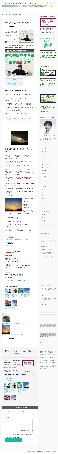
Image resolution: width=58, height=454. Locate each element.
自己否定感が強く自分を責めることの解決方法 (14, 307)
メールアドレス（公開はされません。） (26, 430)
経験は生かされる (13, 343)
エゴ (43, 154)
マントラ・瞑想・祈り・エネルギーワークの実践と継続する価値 (49, 299)
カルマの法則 (50, 352)
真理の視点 (44, 214)
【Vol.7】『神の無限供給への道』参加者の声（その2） (49, 303)
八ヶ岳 (52, 358)
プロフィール (7, 11)
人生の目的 (44, 189)
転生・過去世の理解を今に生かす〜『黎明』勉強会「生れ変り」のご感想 (8, 296)
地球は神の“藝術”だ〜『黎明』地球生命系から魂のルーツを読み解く (49, 285)
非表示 (15, 79)
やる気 (48, 351)
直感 (52, 362)
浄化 (50, 362)
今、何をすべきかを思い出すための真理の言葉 (14, 295)
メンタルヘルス (44, 179)
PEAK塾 (41, 351)
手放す (49, 360)
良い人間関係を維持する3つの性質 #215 (47, 249)
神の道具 (43, 220)
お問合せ (40, 11)
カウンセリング (44, 352)
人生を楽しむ (45, 358)
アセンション (44, 151)
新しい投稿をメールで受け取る (12, 437)
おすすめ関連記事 (11, 84)
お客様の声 (26, 11)
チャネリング (50, 356)
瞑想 (43, 217)
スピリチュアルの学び (46, 167)
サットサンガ (50, 354)
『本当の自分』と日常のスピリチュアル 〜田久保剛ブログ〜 (21, 3)
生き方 (43, 208)
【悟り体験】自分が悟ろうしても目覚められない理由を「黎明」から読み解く (49, 289)
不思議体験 (44, 186)
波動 (43, 201)
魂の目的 (46, 366)
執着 (43, 360)
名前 (6, 430)
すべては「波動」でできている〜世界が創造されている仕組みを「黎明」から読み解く (20, 296)
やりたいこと (45, 351)
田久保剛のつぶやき (45, 211)
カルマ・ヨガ (44, 164)
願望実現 (43, 223)
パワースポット (44, 176)
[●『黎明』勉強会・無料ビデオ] (48, 72)
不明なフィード (44, 342)
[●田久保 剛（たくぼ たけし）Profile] (48, 127)
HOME (3, 11)
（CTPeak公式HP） (8, 378)
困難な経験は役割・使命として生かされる (14, 83)
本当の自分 (45, 362)
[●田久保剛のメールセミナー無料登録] (48, 22)
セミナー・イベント (45, 170)
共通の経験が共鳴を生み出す (12, 81)
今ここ (43, 192)
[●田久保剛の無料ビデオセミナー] (48, 98)
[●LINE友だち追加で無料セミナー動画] (48, 44)
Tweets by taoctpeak (43, 275)
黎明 (53, 366)
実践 (45, 360)
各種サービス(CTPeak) (33, 11)
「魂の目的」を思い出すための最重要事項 (8, 307)
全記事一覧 (14, 11)
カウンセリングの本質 (46, 157)
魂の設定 (49, 366)
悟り (47, 360)
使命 (7, 343)
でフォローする (11, 411)
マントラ (50, 357)
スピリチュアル (44, 356)
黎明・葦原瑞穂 (19, 11)
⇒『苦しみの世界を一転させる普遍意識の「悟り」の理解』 (17, 239)
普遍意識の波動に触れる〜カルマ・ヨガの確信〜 (27, 295)
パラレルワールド (45, 173)
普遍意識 (43, 198)
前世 (53, 358)
